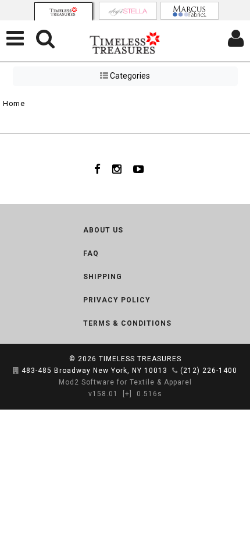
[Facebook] (97, 169)
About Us (103, 230)
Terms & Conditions (127, 323)
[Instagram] (117, 169)
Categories (129, 75)
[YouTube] (138, 169)
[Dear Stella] (128, 11)
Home (13, 103)
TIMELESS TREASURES (140, 359)
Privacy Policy (117, 300)
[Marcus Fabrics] (189, 11)
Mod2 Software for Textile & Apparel (125, 382)
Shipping (102, 277)
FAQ (91, 253)
